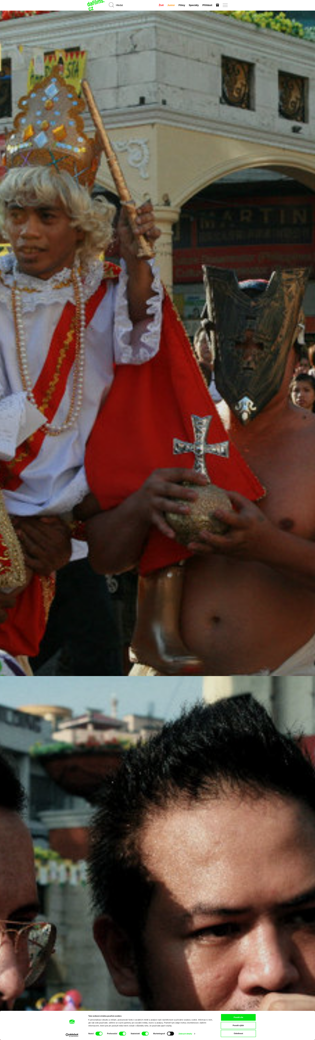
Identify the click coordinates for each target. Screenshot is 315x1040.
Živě (161, 5)
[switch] (122, 1034)
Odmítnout (238, 1033)
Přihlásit (207, 5)
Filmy (182, 5)
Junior (171, 5)
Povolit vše (238, 1017)
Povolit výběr (238, 1025)
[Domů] (96, 5)
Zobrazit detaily (185, 1034)
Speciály (194, 5)
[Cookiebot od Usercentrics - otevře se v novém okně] (72, 1035)
